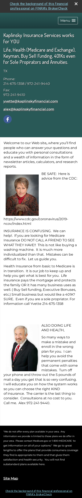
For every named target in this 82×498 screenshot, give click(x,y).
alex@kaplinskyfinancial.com (28, 109)
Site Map (10, 478)
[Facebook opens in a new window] (7, 119)
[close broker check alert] (76, 3)
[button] (68, 20)
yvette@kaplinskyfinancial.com (30, 101)
